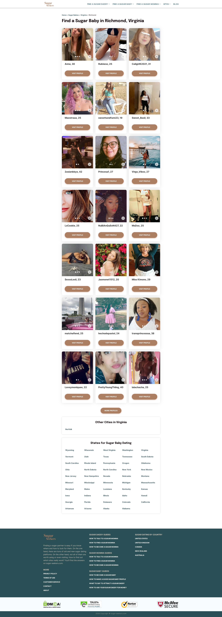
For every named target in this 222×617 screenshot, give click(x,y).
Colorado (126, 502)
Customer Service (51, 582)
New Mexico (146, 469)
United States (141, 538)
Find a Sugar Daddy (97, 4)
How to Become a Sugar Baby (102, 575)
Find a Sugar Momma (148, 4)
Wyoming (69, 450)
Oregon (125, 463)
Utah (86, 456)
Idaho (124, 495)
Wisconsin (89, 450)
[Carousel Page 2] (77, 56)
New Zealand (141, 551)
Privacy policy (50, 574)
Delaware (107, 502)
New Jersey (70, 476)
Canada (138, 547)
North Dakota (90, 469)
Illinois (106, 495)
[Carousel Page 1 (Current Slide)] (75, 56)
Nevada (106, 476)
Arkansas (69, 508)
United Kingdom (142, 543)
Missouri (69, 482)
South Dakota (147, 456)
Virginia (84, 15)
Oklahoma (145, 463)
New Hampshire (91, 476)
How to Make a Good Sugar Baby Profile (107, 579)
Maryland (69, 489)
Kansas (144, 489)
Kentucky (126, 489)
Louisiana (107, 489)
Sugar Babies (73, 15)
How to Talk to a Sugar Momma (103, 538)
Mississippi (89, 482)
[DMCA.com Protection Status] (51, 604)
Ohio (67, 469)
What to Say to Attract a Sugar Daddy (107, 583)
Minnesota (108, 482)
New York (126, 469)
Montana (145, 476)
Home (64, 15)
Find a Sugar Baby (122, 4)
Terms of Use (49, 578)
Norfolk (68, 429)
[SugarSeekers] (49, 4)
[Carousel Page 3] (79, 56)
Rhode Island (90, 463)
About (46, 590)
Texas (106, 456)
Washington (127, 450)
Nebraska (126, 476)
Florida (87, 502)
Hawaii (144, 495)
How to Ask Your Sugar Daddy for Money (108, 587)
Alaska (106, 508)
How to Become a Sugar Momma (103, 547)
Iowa (67, 495)
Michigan (126, 482)
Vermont (69, 456)
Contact (47, 586)
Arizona (87, 508)
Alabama (126, 508)
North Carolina (109, 469)
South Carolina (72, 463)
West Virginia (109, 450)
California (145, 502)
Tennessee (127, 456)
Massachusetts (148, 482)
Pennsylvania (109, 463)
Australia (139, 555)
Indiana (87, 495)
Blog (176, 4)
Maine (87, 489)
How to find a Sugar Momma (102, 543)
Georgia (68, 502)
